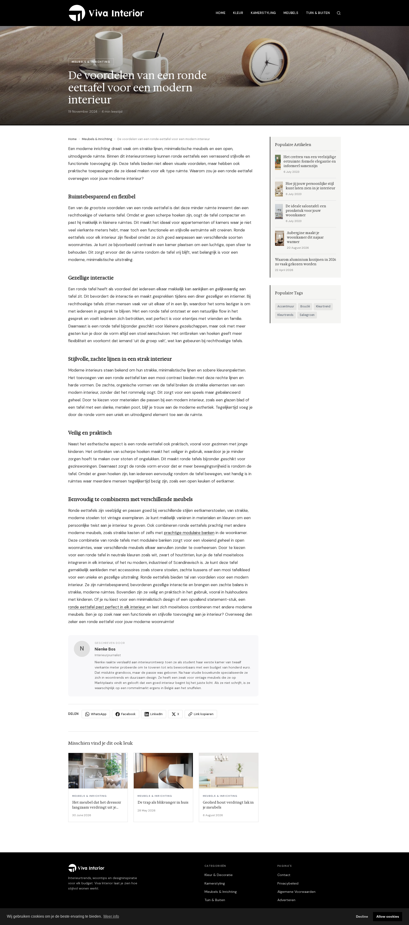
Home (221, 13)
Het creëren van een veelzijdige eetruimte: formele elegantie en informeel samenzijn (310, 161)
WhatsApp (99, 714)
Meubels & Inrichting (97, 139)
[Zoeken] (339, 13)
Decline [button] (362, 916)
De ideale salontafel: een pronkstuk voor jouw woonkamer (306, 210)
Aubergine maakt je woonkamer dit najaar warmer (305, 237)
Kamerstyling (263, 13)
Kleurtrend (323, 306)
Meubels (291, 13)
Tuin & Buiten (318, 13)
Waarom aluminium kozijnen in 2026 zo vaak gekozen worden (305, 261)
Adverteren (286, 900)
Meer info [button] (111, 916)
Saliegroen (307, 315)
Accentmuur (285, 306)
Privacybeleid (287, 883)
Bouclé (305, 306)
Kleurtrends (285, 315)
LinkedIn (156, 714)
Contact (283, 875)
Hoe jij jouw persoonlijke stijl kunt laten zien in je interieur (310, 185)
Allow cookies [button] (387, 916)
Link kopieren (203, 714)
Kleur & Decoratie (218, 875)
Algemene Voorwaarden (296, 892)
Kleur (238, 13)
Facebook (128, 714)
